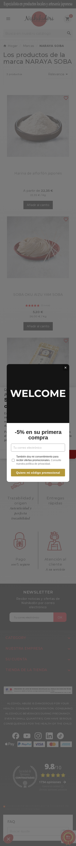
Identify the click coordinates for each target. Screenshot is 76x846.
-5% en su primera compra (38, 434)
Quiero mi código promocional (38, 472)
